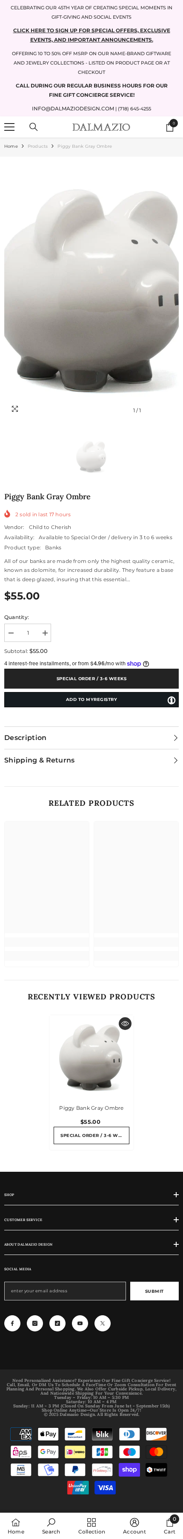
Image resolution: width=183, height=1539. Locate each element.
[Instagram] (35, 1323)
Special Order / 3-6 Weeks (92, 678)
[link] (47, 942)
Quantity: (16, 617)
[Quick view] (125, 1023)
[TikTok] (57, 1323)
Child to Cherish (50, 527)
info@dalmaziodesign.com (73, 108)
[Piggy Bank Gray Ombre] (91, 1057)
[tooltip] (171, 700)
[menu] (9, 127)
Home (11, 146)
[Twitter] (102, 1323)
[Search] (34, 127)
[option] (91, 290)
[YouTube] (80, 1323)
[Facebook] (12, 1323)
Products (38, 146)
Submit (154, 1291)
